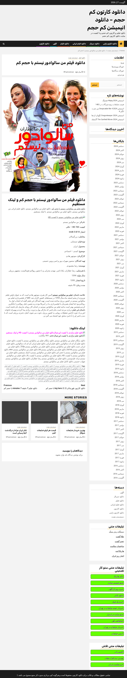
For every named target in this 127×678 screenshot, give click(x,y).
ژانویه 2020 (119, 328)
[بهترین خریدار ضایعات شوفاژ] (73, 412)
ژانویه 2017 (119, 462)
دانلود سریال (94, 44)
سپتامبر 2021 (118, 247)
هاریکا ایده (120, 551)
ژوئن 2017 (120, 441)
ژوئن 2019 (120, 348)
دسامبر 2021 (119, 235)
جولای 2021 (119, 255)
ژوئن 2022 (120, 215)
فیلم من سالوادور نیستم (62, 295)
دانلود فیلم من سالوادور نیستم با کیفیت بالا (50, 376)
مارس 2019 (119, 360)
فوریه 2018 (119, 413)
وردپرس (121, 75)
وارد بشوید (60, 455)
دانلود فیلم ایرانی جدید (22, 369)
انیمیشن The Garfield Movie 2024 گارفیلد (108, 119)
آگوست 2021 (119, 251)
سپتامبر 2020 (118, 296)
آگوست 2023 (119, 195)
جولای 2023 (119, 199)
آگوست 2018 (119, 389)
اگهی (55, 44)
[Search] (3, 43)
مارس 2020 (119, 320)
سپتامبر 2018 (118, 385)
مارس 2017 (119, 453)
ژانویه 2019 (119, 369)
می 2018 (120, 401)
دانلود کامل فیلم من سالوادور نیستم (51, 381)
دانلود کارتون (44, 44)
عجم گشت (119, 541)
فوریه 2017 (119, 458)
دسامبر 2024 (119, 146)
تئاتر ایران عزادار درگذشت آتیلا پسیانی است (16, 431)
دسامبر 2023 (119, 183)
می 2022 (120, 219)
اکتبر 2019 (120, 336)
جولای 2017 (119, 437)
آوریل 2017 (119, 449)
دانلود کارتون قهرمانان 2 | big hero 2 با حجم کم (65, 386)
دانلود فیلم (64, 44)
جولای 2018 (119, 393)
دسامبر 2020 (119, 284)
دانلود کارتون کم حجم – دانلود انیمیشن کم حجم (106, 20)
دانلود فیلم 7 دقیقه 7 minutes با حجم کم (20, 386)
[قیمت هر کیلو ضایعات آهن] (44, 412)
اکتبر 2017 (120, 429)
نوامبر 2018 (119, 377)
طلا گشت (120, 536)
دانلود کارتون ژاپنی (110, 44)
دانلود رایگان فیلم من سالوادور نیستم (67, 366)
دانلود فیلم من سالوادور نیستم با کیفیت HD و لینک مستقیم (30, 332)
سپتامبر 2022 (118, 203)
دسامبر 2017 (119, 421)
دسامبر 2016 (119, 466)
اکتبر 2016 (120, 470)
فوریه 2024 (119, 174)
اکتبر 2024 (120, 150)
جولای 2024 (119, 154)
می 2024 (120, 162)
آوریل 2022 (119, 223)
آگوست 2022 (119, 207)
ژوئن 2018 (120, 397)
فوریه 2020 (119, 324)
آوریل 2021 (119, 267)
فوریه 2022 (119, 231)
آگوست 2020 (119, 300)
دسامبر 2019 (119, 332)
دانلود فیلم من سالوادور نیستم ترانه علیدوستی (62, 378)
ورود (122, 63)
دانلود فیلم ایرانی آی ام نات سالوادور (44, 369)
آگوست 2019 (119, 344)
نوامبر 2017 (119, 425)
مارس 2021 (119, 272)
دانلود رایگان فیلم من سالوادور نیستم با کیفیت (37, 366)
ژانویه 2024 (119, 178)
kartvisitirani (69, 72)
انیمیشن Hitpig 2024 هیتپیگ (113, 100)
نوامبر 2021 (119, 239)
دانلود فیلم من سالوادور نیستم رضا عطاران (30, 378)
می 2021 (120, 263)
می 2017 (120, 445)
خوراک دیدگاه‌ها (118, 71)
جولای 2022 (119, 211)
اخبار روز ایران (118, 556)
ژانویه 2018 (119, 417)
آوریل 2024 (119, 166)
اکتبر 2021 (120, 243)
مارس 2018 (119, 409)
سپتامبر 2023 (118, 191)
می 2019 (120, 352)
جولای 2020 (119, 304)
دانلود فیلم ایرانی (79, 44)
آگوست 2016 (119, 478)
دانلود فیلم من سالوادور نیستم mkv (59, 373)
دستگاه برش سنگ (116, 532)
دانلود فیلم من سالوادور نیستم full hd (31, 371)
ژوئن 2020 (120, 308)
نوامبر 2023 (119, 187)
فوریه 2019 (119, 364)
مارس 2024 (119, 170)
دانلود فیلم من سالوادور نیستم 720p (58, 371)
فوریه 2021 (119, 275)
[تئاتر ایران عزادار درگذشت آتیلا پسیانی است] (15, 412)
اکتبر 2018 (120, 381)
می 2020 (120, 312)
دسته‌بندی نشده (73, 58)
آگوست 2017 (119, 433)
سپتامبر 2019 (118, 340)
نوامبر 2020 (119, 288)
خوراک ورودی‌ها (118, 67)
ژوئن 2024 (120, 158)
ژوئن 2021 (120, 259)
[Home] (121, 44)
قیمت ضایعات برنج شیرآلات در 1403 (109, 104)
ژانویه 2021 (119, 280)
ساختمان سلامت (117, 546)
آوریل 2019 (119, 356)
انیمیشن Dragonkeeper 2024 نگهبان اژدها (108, 115)
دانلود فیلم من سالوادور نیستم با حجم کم (68, 209)
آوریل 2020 (119, 316)
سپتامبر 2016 (118, 474)
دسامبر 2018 (119, 373)
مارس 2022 (119, 227)
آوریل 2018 (119, 405)
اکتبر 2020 (120, 292)
